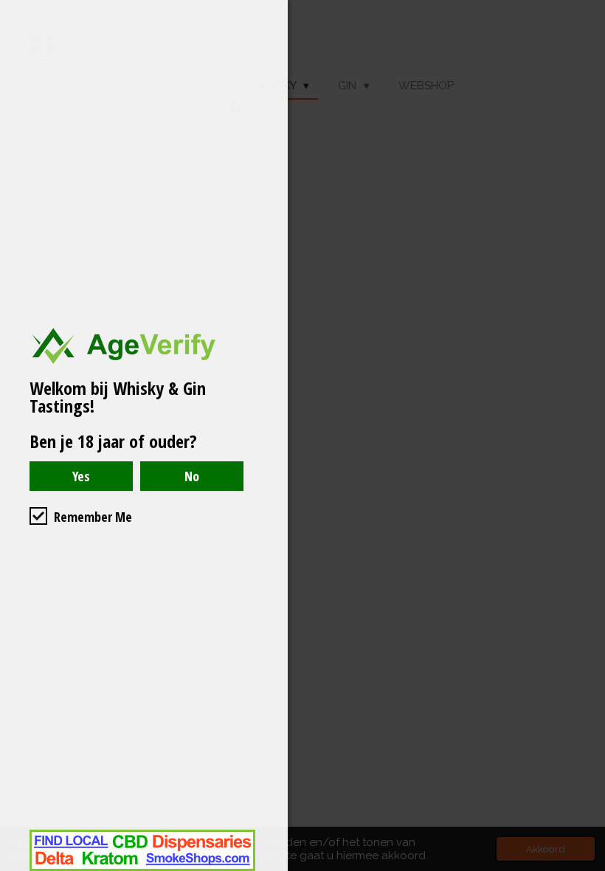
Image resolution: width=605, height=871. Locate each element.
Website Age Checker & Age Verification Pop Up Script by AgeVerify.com (586, 867)
